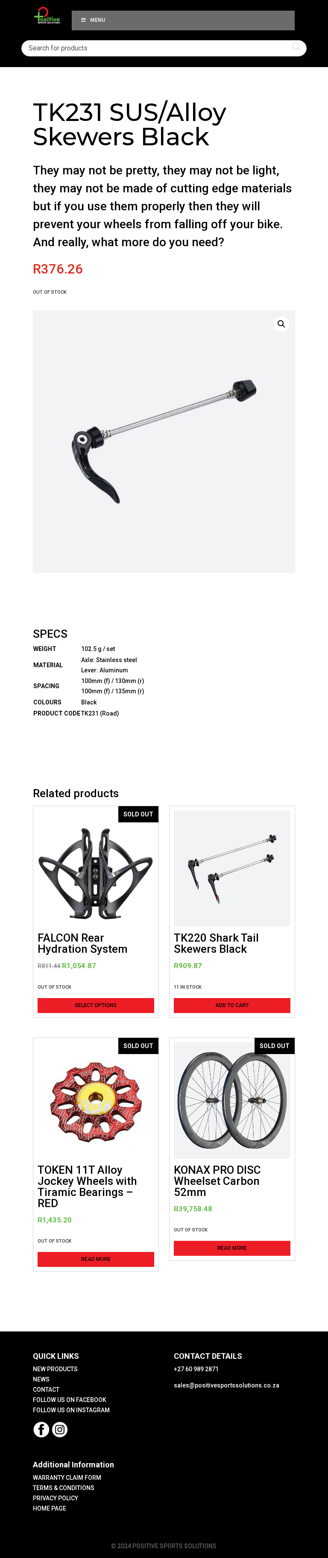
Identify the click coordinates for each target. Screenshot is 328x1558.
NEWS (41, 1379)
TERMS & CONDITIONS (63, 1487)
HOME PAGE (49, 1508)
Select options (96, 1005)
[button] (281, 324)
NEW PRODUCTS (55, 1369)
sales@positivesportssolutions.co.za (226, 1385)
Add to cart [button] (232, 1005)
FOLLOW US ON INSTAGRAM (71, 1410)
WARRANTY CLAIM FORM (67, 1477)
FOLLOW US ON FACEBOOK (69, 1399)
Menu (97, 20)
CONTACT (46, 1389)
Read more (96, 1259)
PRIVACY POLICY (55, 1498)
